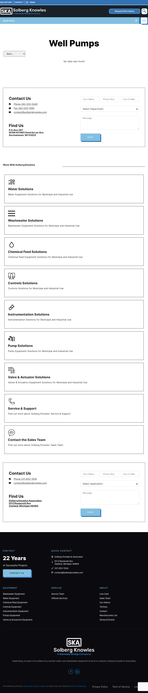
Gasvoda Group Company (35, 686)
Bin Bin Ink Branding (78, 686)
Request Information (124, 11)
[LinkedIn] (77, 672)
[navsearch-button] (144, 11)
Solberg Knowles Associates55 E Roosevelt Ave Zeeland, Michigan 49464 (25, 503)
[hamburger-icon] (144, 20)
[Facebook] (71, 672)
